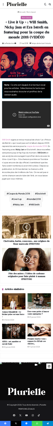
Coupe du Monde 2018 (19, 193)
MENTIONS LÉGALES (26, 409)
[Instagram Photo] (9, 371)
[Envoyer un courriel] (15, 43)
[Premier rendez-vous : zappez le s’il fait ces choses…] (39, 330)
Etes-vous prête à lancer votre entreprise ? (38, 312)
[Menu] (3, 5)
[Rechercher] (49, 5)
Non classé (31, 12)
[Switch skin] (45, 5)
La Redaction (9, 43)
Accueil (22, 12)
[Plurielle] (16, 4)
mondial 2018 (34, 199)
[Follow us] (49, 365)
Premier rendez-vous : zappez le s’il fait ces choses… (37, 341)
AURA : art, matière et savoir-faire (11, 342)
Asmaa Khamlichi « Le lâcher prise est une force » (13, 314)
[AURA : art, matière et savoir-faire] (13, 331)
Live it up (17, 199)
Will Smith (6, 139)
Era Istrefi (41, 193)
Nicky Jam (19, 204)
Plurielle (43, 405)
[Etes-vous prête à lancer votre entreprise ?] (39, 301)
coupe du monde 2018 (36, 146)
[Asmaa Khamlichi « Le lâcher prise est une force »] (13, 301)
